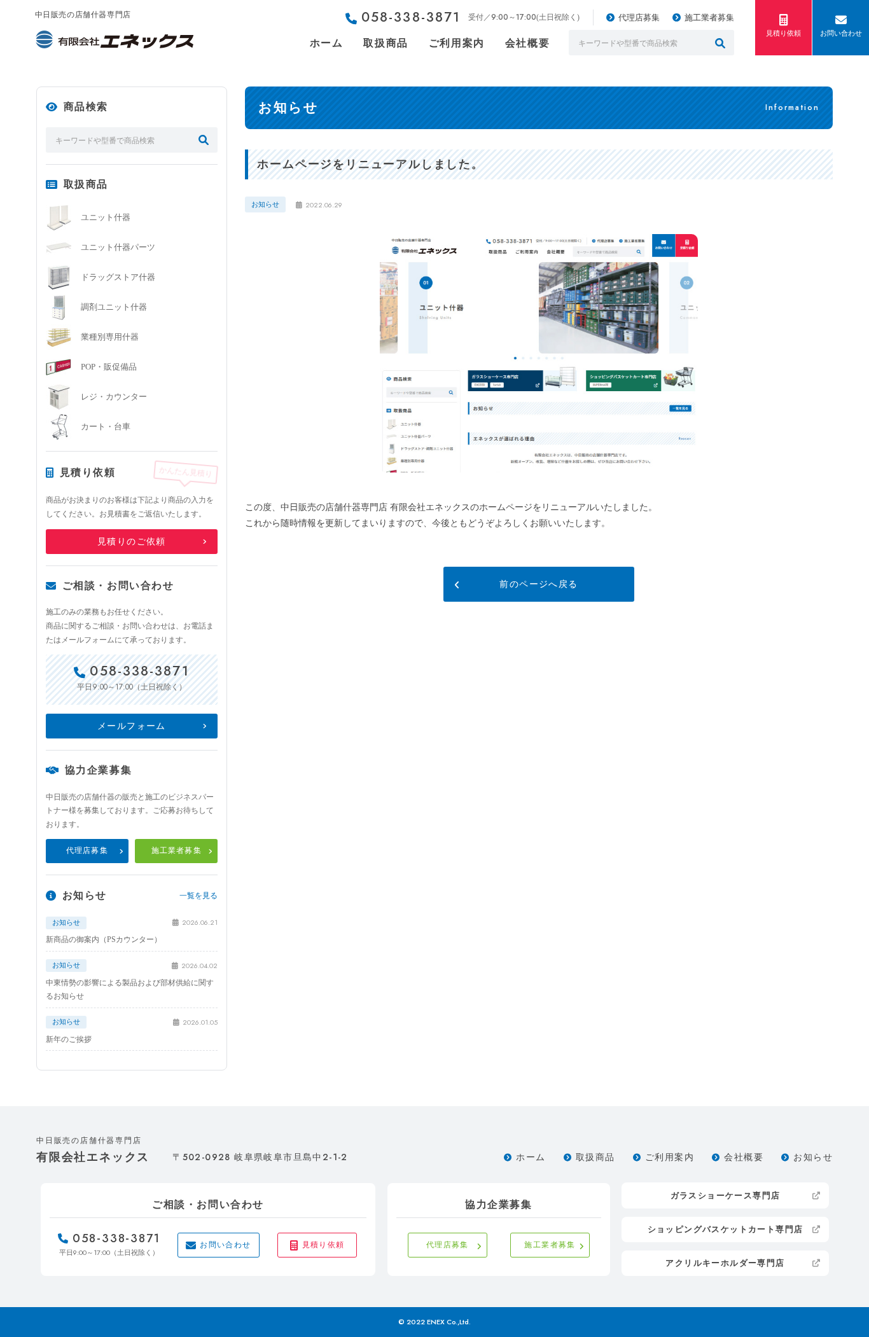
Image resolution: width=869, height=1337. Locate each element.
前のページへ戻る (538, 584)
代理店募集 (639, 17)
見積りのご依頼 (131, 541)
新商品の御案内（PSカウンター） (104, 939)
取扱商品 (385, 43)
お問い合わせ (841, 33)
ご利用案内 (457, 43)
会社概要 (527, 43)
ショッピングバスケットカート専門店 (725, 1229)
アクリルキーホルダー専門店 (724, 1263)
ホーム (327, 43)
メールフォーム (131, 726)
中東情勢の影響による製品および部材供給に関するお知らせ (130, 989)
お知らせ (813, 1157)
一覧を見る (198, 895)
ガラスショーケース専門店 (726, 1195)
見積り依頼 (783, 33)
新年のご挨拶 (69, 1039)
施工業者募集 (709, 17)
